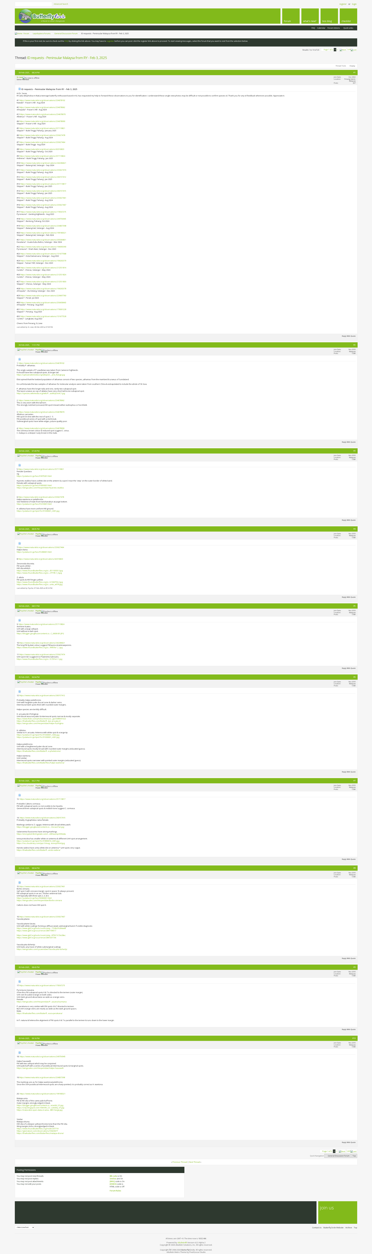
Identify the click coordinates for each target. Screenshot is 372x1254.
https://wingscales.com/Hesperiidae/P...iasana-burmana (42, 1001)
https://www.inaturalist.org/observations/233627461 (43, 198)
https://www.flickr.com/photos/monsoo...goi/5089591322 (41, 718)
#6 (354, 677)
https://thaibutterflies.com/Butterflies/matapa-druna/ (40, 1133)
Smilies (113, 1178)
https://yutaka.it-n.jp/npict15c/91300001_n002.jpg (38, 734)
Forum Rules (115, 1190)
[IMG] (112, 1181)
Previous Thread (179, 1162)
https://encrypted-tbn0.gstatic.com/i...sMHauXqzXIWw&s (41, 834)
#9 (354, 967)
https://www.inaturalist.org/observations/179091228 (43, 309)
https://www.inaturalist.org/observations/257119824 (42, 156)
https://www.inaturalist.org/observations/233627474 (43, 170)
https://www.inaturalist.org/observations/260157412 (43, 177)
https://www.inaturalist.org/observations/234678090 (42, 121)
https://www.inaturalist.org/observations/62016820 (41, 149)
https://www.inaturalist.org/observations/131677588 (43, 253)
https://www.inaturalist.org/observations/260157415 (43, 191)
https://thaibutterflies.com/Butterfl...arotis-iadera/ (38, 850)
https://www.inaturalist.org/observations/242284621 (43, 163)
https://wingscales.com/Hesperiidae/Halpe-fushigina (40, 723)
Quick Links (348, 28)
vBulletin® (182, 1242)
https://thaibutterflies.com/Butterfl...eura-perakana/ (39, 1013)
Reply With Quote (349, 336)
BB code (113, 1176)
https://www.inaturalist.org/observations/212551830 (43, 281)
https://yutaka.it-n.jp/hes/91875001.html (34, 476)
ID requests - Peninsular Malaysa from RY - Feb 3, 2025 (67, 57)
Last (349, 49)
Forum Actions (334, 28)
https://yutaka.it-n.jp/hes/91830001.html (34, 485)
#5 (354, 606)
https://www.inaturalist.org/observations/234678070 (43, 114)
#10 (354, 1038)
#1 (354, 72)
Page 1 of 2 (328, 49)
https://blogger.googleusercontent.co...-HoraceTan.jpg (40, 827)
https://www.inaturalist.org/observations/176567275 (43, 211)
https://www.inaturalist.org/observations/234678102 (42, 100)
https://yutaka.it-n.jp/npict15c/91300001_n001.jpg (38, 511)
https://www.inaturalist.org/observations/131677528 (43, 316)
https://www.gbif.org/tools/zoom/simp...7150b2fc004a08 (41, 928)
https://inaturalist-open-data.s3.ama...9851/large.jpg (39, 1110)
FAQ (313, 28)
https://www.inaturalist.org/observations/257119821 (42, 128)
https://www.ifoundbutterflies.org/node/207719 (37, 1128)
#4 (354, 529)
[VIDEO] (113, 1184)
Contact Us (317, 1227)
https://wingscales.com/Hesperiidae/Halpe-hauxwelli (40, 1068)
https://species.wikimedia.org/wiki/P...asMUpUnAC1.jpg (41, 393)
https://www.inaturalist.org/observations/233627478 (42, 135)
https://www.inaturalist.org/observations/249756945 (43, 218)
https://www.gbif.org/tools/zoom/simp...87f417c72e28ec (41, 935)
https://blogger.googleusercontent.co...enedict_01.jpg (40, 1105)
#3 (354, 450)
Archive (348, 1227)
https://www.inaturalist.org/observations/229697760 (43, 295)
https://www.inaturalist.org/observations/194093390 (43, 246)
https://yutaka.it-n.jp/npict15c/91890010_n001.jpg (38, 841)
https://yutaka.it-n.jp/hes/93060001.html (34, 898)
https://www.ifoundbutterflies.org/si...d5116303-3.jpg (40, 570)
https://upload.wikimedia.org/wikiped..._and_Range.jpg (41, 374)
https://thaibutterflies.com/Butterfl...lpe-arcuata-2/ (39, 721)
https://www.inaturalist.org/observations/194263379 (43, 260)
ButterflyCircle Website (333, 1227)
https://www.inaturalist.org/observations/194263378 (43, 288)
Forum (26, 33)
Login (354, 4)
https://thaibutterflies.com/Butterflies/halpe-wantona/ (41, 762)
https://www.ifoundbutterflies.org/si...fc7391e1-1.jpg (39, 659)
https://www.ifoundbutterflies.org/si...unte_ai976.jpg (39, 584)
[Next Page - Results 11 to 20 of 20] (343, 49)
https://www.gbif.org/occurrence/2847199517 (36, 930)
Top (354, 1156)
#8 (354, 868)
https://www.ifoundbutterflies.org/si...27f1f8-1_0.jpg (39, 573)
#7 (354, 780)
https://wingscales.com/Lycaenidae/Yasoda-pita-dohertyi (42, 949)
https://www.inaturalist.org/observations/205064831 (43, 239)
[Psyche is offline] (25, 349)
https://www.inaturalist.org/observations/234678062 (42, 107)
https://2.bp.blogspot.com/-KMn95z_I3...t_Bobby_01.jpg (40, 1107)
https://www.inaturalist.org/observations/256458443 (43, 302)
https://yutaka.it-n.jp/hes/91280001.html (34, 552)
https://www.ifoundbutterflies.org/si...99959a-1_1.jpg (39, 647)
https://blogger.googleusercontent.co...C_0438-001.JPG (40, 633)
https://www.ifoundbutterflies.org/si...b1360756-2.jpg (40, 582)
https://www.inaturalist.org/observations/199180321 (43, 232)
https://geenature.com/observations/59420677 (37, 1131)
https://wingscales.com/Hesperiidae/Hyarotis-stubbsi (40, 487)
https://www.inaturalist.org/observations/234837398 (43, 225)
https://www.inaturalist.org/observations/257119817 (43, 184)
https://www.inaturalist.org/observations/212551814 (43, 267)
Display (352, 66)
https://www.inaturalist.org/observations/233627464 (42, 142)
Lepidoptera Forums (42, 33)
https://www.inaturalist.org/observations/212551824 (43, 274)
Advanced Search (61, 4)
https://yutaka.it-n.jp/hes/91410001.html (34, 504)
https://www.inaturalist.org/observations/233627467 (43, 205)
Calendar (321, 28)
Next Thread (194, 1162)
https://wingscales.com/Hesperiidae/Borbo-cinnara (39, 900)
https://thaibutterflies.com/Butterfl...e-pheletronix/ (39, 751)
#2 (354, 344)
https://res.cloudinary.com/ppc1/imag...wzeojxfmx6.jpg (41, 843)
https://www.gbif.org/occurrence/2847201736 (36, 937)
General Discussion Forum (66, 33)
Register (343, 4)
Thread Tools (341, 66)
